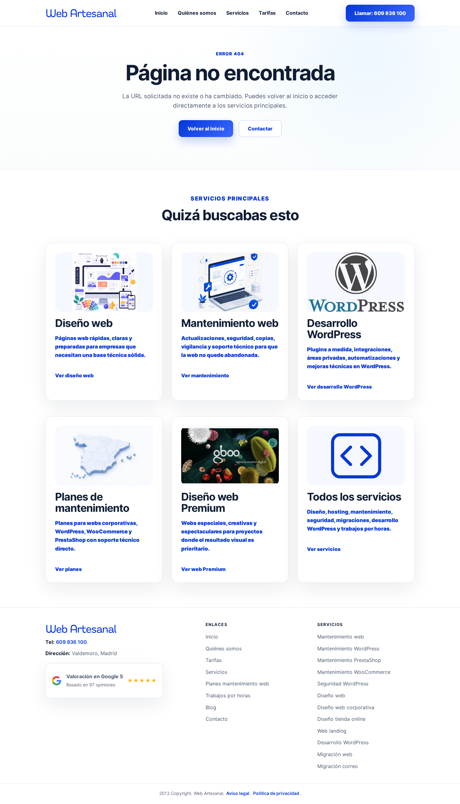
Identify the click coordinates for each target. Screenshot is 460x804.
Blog (211, 707)
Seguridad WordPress (342, 683)
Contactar (260, 128)
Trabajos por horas (228, 695)
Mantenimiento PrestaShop (349, 660)
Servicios (237, 13)
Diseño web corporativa (345, 707)
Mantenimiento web (340, 637)
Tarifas (267, 13)
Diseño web (331, 695)
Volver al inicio (205, 128)
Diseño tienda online (341, 719)
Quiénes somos (197, 13)
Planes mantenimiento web (237, 683)
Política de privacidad (276, 793)
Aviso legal (237, 793)
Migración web (334, 754)
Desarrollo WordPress (343, 742)
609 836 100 (71, 642)
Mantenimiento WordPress (348, 648)
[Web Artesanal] (81, 13)
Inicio (161, 13)
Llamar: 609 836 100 (380, 13)
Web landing (331, 731)
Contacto (297, 13)
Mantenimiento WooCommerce (354, 672)
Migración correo (337, 766)
